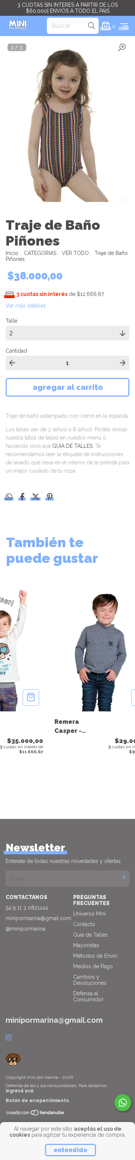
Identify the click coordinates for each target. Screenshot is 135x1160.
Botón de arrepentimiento (37, 1100)
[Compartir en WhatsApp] (9, 497)
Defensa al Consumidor (88, 996)
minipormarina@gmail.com (38, 918)
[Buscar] (91, 25)
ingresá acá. (20, 1090)
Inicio (12, 253)
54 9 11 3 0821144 (27, 908)
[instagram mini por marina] (9, 1038)
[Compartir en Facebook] (23, 497)
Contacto (84, 924)
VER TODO (75, 253)
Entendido (70, 1150)
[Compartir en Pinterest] (49, 497)
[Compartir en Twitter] (36, 497)
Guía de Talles (90, 935)
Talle (11, 321)
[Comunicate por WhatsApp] (122, 1102)
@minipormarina (25, 929)
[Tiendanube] (36, 1114)
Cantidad (16, 351)
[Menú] (124, 26)
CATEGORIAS (40, 253)
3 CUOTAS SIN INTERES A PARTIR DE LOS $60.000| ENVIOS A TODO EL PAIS (67, 8)
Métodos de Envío (95, 956)
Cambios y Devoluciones (89, 980)
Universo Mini (89, 914)
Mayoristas (86, 945)
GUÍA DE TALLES (72, 446)
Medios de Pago (93, 966)
